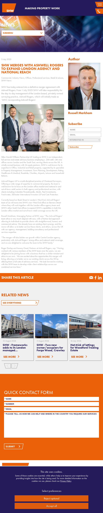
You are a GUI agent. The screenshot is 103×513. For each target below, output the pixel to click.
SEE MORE (9, 356)
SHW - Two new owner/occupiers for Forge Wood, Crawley (51, 347)
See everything (12, 302)
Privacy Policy (65, 481)
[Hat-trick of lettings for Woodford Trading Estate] (85, 326)
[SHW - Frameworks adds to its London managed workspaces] (17, 326)
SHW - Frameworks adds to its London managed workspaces (15, 349)
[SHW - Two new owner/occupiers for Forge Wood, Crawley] (51, 326)
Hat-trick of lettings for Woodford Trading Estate (84, 347)
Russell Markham (80, 113)
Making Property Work (42, 8)
